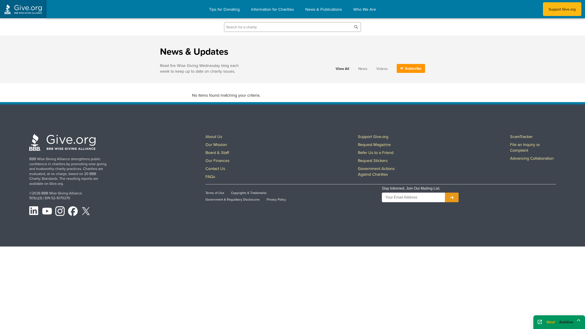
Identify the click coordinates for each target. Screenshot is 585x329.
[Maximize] (578, 321)
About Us (213, 136)
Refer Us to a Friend (376, 152)
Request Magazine (374, 144)
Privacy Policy (276, 199)
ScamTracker (521, 136)
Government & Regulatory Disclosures (232, 199)
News (362, 68)
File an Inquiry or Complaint (525, 147)
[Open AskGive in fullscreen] (539, 322)
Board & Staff (217, 152)
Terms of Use (214, 192)
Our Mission (216, 144)
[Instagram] (60, 211)
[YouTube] (47, 211)
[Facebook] (73, 211)
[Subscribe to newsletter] (452, 197)
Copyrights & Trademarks (249, 192)
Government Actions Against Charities (376, 171)
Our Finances (217, 160)
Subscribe (413, 68)
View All (342, 68)
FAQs (210, 176)
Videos (382, 68)
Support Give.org (562, 9)
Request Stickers (373, 160)
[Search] (356, 27)
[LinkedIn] (34, 211)
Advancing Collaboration (532, 158)
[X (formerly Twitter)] (86, 211)
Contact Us (215, 168)
